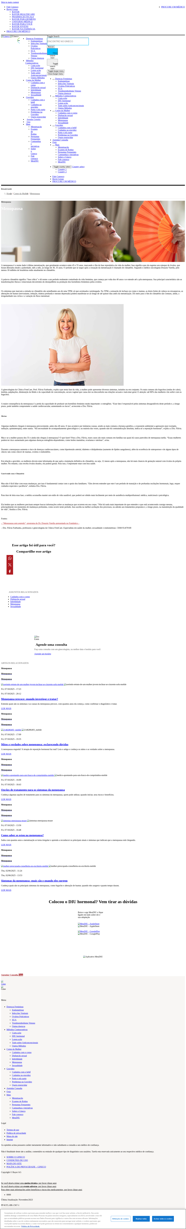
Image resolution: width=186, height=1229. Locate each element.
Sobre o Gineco (18, 1111)
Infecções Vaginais (20, 1013)
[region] (93, 1219)
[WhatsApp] (34, 558)
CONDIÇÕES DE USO (17, 1160)
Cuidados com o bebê (21, 1072)
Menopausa (35, 193)
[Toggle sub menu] (53, 79)
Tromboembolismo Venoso (23, 1023)
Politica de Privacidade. (30, 1226)
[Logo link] (19, 39)
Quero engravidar (19, 1085)
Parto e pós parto (19, 1078)
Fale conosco (17, 1114)
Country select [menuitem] (78, 167)
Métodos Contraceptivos (17, 1029)
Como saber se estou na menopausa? (22, 835)
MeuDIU (16, 1118)
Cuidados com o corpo (20, 597)
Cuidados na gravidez (21, 1075)
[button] (93, 679)
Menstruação (17, 1098)
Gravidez (10, 1069)
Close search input (53, 53)
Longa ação (17, 1039)
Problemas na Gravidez (22, 1082)
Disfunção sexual (17, 599)
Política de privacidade (16, 1133)
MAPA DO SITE (14, 1163)
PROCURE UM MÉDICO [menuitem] (173, 7)
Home (9, 193)
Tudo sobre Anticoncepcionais (25, 1042)
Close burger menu (55, 74)
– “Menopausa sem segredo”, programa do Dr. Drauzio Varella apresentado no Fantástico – (40, 523)
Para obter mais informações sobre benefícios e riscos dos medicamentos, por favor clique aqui (41, 1189)
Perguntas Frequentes (21, 1104)
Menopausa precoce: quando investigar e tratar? (29, 698)
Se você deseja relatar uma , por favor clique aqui (28, 1183)
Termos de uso (13, 1130)
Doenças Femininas (15, 1007)
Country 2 (62, 172)
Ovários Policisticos (20, 1016)
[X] (34, 565)
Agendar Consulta (14, 1088)
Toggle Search (53, 36)
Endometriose (18, 1010)
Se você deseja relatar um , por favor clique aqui (28, 1186)
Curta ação (16, 1033)
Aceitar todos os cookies (163, 1219)
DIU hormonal (18, 1036)
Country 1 (62, 169)
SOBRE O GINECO (16, 1157)
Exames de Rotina (20, 1101)
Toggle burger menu (56, 71)
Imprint (10, 1139)
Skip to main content (10, 2)
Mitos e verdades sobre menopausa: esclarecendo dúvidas (34, 744)
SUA (14, 1020)
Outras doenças (18, 1026)
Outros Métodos (19, 1046)
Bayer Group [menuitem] (58, 179)
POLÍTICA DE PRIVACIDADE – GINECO (26, 1167)
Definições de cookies (120, 1219)
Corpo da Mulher (20, 193)
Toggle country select (62, 167)
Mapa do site (12, 1136)
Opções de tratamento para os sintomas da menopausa (33, 789)
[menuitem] (34, 38)
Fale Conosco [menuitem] (58, 176)
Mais (9, 1095)
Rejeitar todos (141, 1219)
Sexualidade (15, 606)
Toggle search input (54, 64)
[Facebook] (34, 571)
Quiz (9, 1091)
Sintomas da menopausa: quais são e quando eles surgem (34, 880)
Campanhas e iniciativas (22, 1108)
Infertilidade (15, 601)
